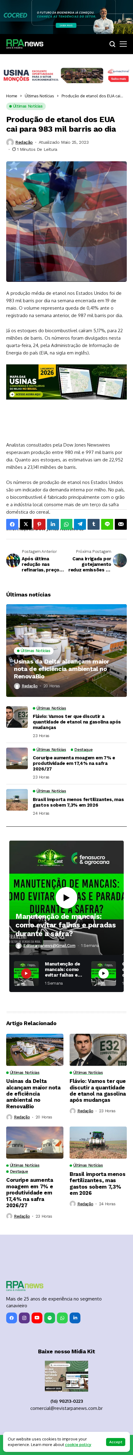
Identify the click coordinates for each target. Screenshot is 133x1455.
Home (11, 95)
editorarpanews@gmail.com (49, 945)
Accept (115, 1442)
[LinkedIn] (75, 1318)
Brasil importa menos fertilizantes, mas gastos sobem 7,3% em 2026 (78, 802)
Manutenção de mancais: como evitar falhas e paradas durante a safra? (65, 925)
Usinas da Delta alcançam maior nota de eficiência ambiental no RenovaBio (61, 669)
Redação (24, 142)
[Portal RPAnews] (24, 44)
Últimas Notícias (39, 95)
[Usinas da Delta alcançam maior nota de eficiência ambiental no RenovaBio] (66, 650)
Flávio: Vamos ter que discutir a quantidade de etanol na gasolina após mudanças (77, 722)
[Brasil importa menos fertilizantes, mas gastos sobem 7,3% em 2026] (17, 800)
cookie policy (78, 1444)
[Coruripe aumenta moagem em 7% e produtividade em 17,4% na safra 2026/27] (17, 758)
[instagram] (24, 1318)
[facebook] (11, 1318)
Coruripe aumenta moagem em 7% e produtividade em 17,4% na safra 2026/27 (74, 763)
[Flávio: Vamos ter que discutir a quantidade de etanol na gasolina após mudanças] (17, 717)
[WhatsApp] (62, 1318)
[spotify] (49, 1318)
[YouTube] (37, 1318)
